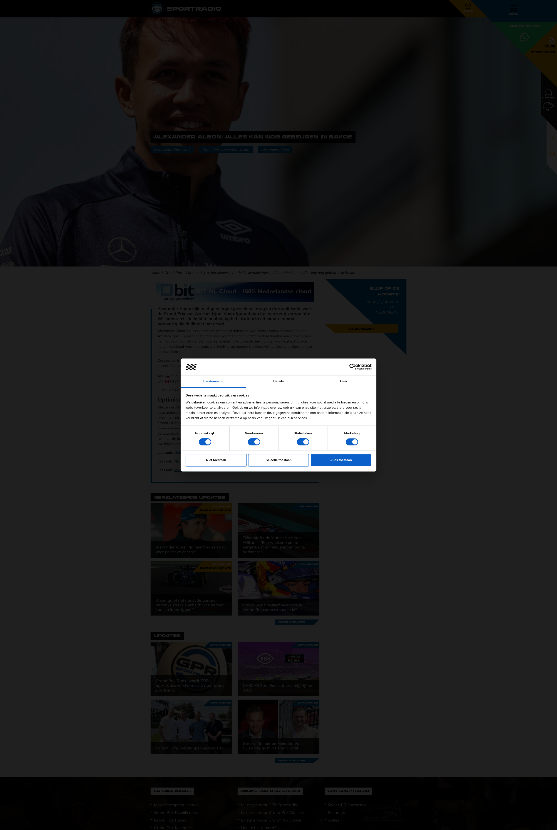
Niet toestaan (216, 460)
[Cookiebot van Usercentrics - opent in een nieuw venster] (353, 367)
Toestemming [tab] (213, 381)
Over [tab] (343, 381)
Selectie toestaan (279, 460)
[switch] (254, 442)
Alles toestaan (341, 460)
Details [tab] (278, 381)
